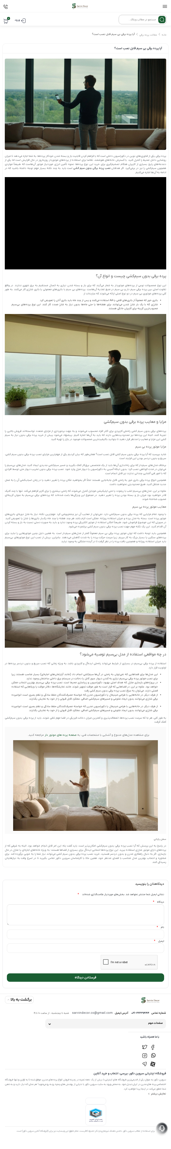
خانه (164, 35)
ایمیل (159, 941)
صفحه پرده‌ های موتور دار (61, 735)
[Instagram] (144, 1053)
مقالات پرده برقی (148, 35)
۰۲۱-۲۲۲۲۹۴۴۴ (140, 1013)
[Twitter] (144, 1045)
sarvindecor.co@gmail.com (92, 1013)
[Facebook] (153, 1045)
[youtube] (153, 1061)
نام (160, 927)
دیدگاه (158, 902)
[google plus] (153, 1053)
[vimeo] (144, 1061)
